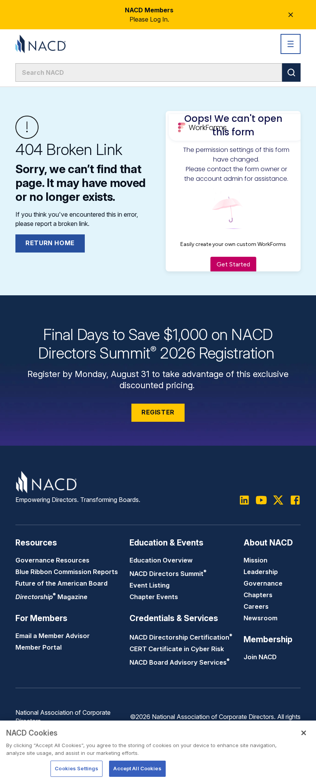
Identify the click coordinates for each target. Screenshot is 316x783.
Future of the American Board (61, 583)
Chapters (258, 595)
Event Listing (149, 585)
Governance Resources (52, 560)
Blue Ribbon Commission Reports (66, 572)
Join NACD (260, 657)
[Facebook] (295, 500)
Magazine (51, 597)
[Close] (303, 732)
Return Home (50, 243)
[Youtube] (261, 500)
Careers (256, 606)
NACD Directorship (180, 637)
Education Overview (161, 560)
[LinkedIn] (244, 500)
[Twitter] (278, 500)
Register (158, 412)
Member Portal (38, 647)
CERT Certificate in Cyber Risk (176, 649)
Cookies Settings (76, 768)
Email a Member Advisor (52, 636)
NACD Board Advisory (179, 662)
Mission (255, 560)
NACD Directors (168, 574)
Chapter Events (153, 597)
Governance (263, 583)
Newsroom (260, 618)
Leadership (261, 572)
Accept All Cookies (137, 768)
